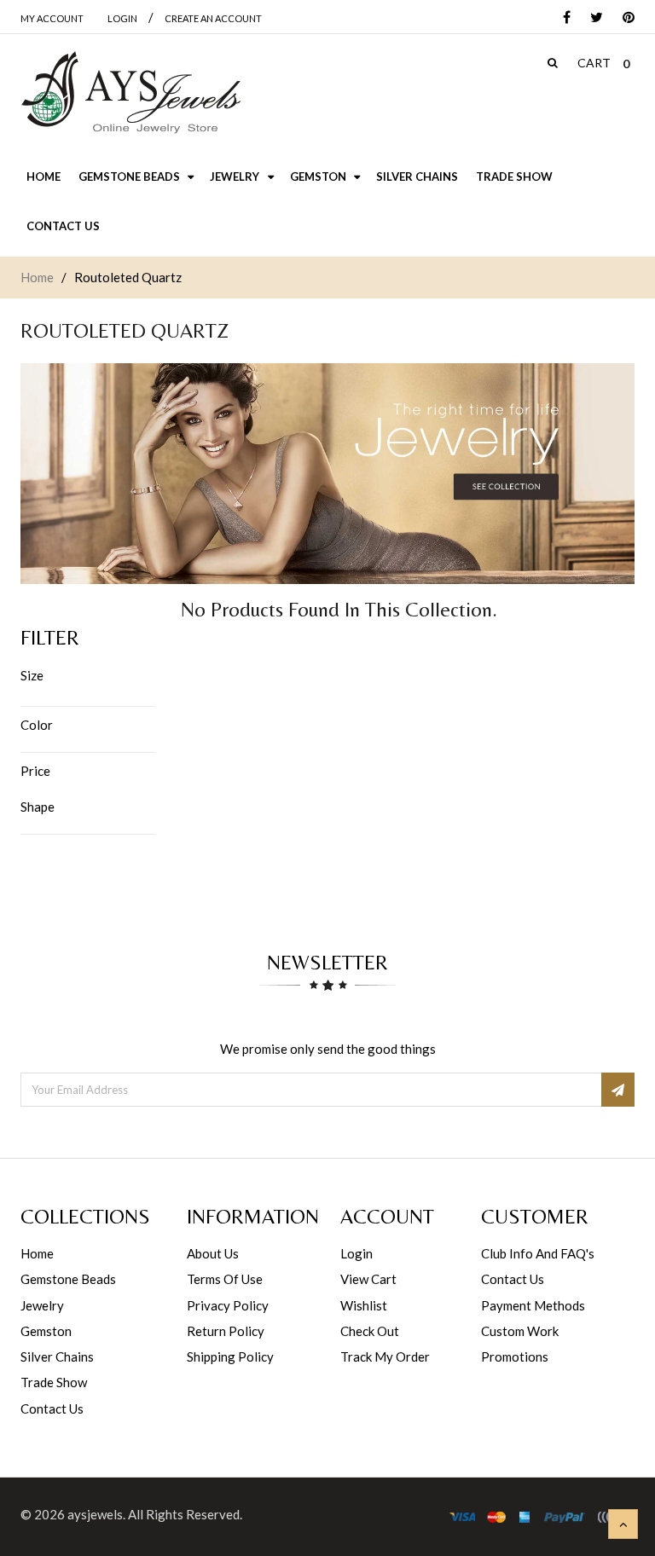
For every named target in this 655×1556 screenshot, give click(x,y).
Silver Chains (57, 1356)
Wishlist (363, 1305)
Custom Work (520, 1331)
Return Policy (225, 1331)
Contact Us (52, 1408)
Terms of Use (225, 1279)
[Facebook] (562, 18)
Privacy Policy (228, 1305)
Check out (369, 1331)
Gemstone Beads (68, 1279)
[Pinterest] (624, 18)
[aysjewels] (130, 93)
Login (356, 1253)
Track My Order (385, 1356)
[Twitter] (592, 18)
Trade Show (53, 1382)
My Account (52, 18)
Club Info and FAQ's (537, 1253)
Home (37, 277)
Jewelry (42, 1305)
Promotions (514, 1356)
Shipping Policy (230, 1356)
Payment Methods (533, 1305)
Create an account (213, 18)
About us (213, 1253)
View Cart (368, 1279)
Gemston (46, 1331)
